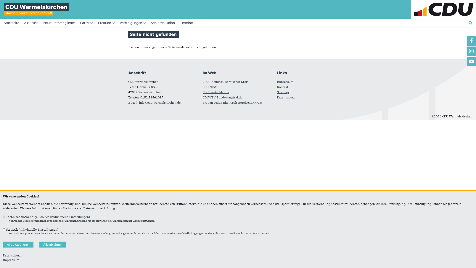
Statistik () (32, 229)
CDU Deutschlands (216, 92)
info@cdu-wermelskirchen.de (160, 102)
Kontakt (282, 87)
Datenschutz (286, 97)
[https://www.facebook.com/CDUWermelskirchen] (471, 41)
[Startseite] (443, 2)
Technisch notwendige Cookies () (48, 217)
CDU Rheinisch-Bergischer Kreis (225, 82)
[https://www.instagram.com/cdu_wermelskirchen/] (471, 51)
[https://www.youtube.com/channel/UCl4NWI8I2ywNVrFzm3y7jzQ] (471, 61)
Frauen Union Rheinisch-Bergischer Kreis (232, 102)
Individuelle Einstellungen (70, 217)
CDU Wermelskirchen (36, 7)
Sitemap (283, 92)
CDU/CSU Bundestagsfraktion (223, 97)
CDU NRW (210, 87)
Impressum (285, 82)
